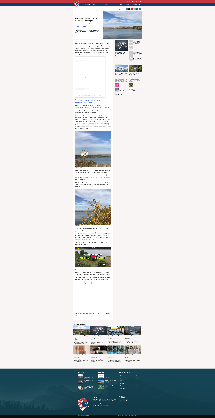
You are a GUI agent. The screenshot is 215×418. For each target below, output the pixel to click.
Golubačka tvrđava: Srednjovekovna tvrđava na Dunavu (123, 89)
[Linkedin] (137, 9)
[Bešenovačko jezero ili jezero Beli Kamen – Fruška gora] (101, 387)
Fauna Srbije (135, 83)
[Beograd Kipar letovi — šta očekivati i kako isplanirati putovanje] (121, 45)
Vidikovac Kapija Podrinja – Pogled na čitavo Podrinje (93, 31)
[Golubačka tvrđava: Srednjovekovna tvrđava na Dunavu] (117, 90)
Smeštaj (134, 4)
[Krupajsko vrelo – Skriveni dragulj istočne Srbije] (115, 350)
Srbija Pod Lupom (80, 23)
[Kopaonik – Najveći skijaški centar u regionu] (121, 68)
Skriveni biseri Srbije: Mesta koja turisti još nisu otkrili (137, 48)
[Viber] (140, 9)
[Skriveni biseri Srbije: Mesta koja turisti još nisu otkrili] (131, 48)
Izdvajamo (77, 26)
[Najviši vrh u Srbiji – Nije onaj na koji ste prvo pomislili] (101, 382)
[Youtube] (140, 1)
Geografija (121, 4)
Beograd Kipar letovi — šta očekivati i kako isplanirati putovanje (120, 54)
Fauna (116, 4)
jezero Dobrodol (84, 281)
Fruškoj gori (107, 119)
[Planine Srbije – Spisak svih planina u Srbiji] (131, 90)
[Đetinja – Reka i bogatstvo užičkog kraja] (135, 68)
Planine (88, 4)
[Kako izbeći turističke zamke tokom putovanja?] (132, 350)
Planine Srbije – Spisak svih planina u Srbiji (137, 89)
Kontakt (132, 1)
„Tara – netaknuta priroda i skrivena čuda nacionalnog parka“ (137, 42)
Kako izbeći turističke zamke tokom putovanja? (131, 355)
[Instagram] (138, 1)
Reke (98, 4)
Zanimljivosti (128, 4)
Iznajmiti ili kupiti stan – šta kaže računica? (137, 59)
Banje (94, 4)
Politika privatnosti (124, 415)
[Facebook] (136, 1)
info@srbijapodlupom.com (104, 405)
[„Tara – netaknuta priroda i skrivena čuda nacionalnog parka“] (131, 42)
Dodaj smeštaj (127, 1)
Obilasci (106, 4)
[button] (139, 4)
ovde (76, 315)
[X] (129, 9)
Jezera (101, 4)
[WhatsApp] (134, 9)
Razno (85, 26)
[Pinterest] (132, 9)
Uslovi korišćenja (131, 415)
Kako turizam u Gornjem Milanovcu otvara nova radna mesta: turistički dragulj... (89, 376)
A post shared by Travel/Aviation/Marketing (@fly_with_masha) (90, 95)
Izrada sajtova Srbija (80, 416)
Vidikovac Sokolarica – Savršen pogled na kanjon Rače (80, 31)
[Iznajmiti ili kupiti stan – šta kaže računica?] (131, 58)
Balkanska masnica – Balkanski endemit (123, 84)
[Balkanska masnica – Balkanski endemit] (117, 85)
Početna (84, 4)
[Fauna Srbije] (131, 85)
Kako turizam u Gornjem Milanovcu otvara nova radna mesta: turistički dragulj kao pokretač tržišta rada (81, 337)
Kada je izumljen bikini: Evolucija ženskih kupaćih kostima (137, 53)
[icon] (74, 9)
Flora (112, 4)
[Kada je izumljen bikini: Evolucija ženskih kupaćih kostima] (131, 53)
